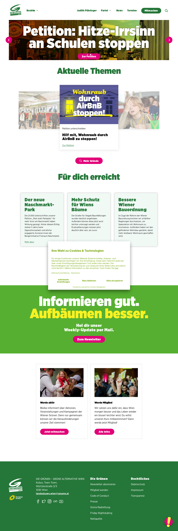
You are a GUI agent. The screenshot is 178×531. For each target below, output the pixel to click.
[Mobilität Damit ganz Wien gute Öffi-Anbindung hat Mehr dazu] (42, 110)
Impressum (137, 490)
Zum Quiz (96, 56)
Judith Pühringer (87, 10)
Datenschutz (138, 484)
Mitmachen (151, 10)
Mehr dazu (29, 242)
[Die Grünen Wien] (15, 10)
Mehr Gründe (91, 161)
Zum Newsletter (89, 339)
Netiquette (96, 518)
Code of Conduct (99, 495)
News (119, 10)
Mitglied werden (99, 490)
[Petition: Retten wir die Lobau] (168, 521)
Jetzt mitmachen (54, 431)
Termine (132, 10)
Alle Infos (104, 431)
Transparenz (138, 495)
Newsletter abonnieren (103, 484)
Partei (104, 10)
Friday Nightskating (101, 513)
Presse (94, 501)
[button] (87, 54)
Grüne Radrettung (100, 507)
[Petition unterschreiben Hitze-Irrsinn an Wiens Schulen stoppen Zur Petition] (135, 110)
